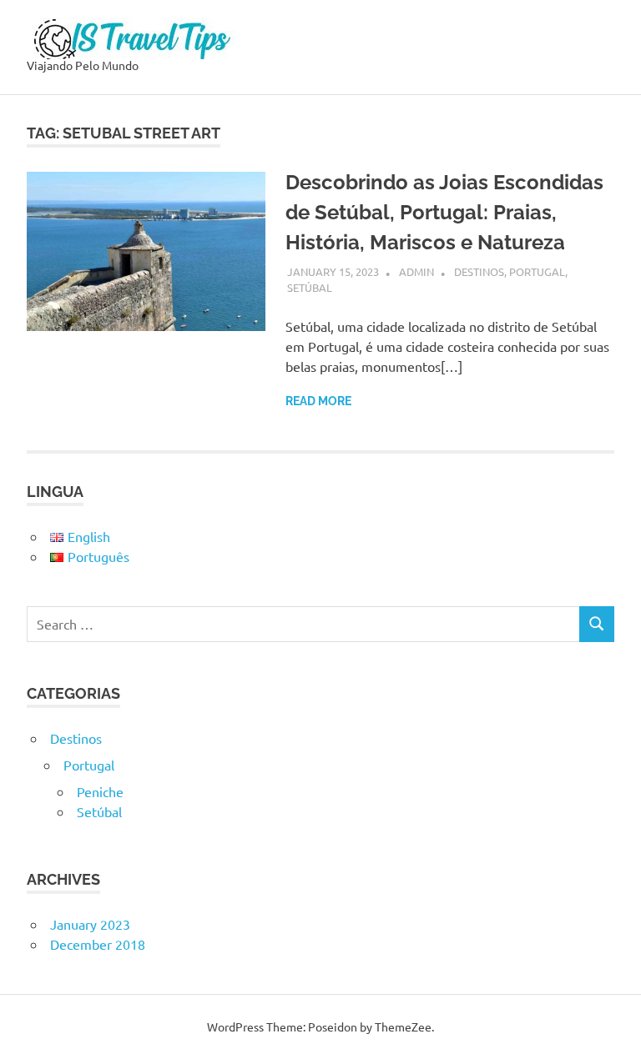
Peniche (100, 791)
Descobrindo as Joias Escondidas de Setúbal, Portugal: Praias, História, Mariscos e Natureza (444, 212)
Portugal (537, 271)
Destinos (479, 271)
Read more (318, 401)
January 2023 (90, 924)
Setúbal (309, 287)
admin (416, 271)
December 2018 (97, 944)
